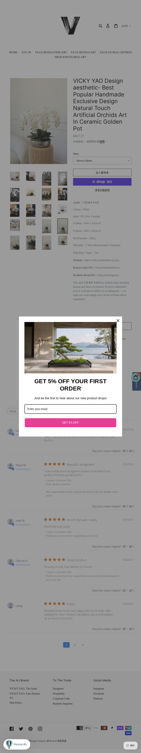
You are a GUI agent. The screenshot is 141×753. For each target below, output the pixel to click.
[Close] (118, 320)
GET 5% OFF (70, 422)
